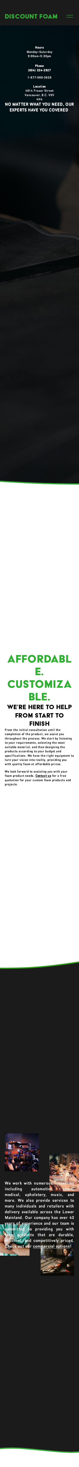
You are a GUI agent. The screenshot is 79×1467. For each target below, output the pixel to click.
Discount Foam (31, 16)
